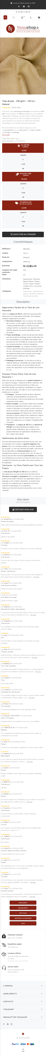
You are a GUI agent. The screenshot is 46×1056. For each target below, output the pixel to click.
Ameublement (23, 908)
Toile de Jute (27, 291)
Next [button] (44, 66)
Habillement (23, 903)
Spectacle (23, 913)
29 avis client (16, 108)
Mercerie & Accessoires (23, 918)
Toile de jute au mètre (30, 296)
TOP (23, 1051)
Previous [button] (2, 66)
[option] (23, 65)
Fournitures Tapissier (36, 294)
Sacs (23, 923)
